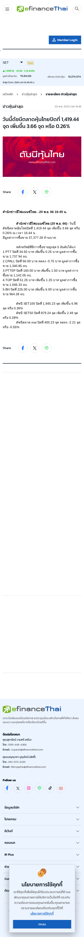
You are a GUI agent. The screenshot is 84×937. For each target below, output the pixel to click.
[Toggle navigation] (7, 8)
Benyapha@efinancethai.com (28, 767)
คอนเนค (9, 842)
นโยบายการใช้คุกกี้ (42, 913)
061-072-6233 (16, 762)
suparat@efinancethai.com (27, 750)
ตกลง (42, 924)
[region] (42, 25)
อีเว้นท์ (8, 831)
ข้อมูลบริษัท (11, 807)
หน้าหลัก (8, 94)
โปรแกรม (10, 819)
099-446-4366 (17, 745)
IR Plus (9, 854)
